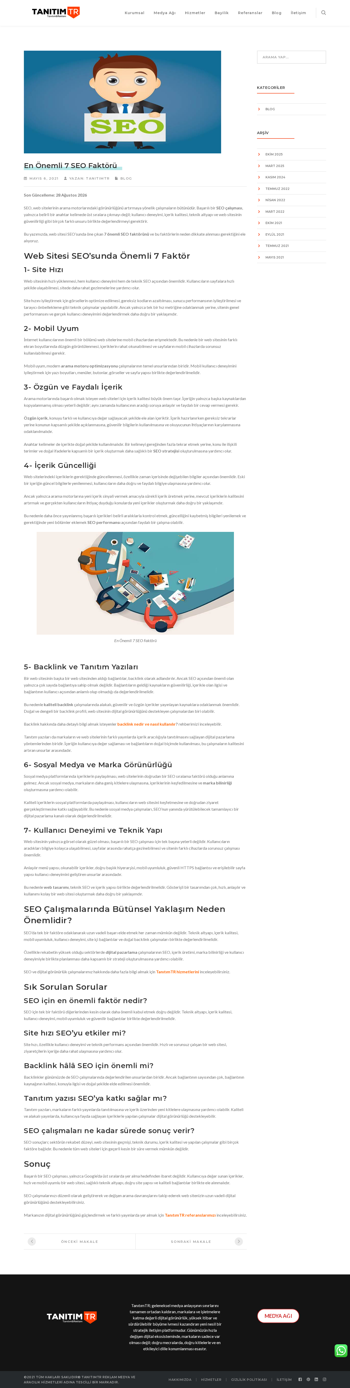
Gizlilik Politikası (249, 1380)
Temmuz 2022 (277, 189)
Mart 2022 (274, 212)
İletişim (284, 1380)
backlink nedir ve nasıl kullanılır (146, 723)
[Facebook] (300, 1379)
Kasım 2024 (275, 177)
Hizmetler (211, 1380)
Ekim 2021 (273, 223)
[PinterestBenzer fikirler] (308, 1379)
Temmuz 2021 (277, 246)
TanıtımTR (98, 178)
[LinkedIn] (316, 1379)
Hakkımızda (180, 1380)
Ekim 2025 (274, 154)
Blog (126, 178)
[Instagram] (324, 1379)
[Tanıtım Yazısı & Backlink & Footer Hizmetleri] (56, 11)
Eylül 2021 (274, 234)
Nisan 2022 (275, 200)
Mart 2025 (274, 166)
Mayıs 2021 (274, 257)
